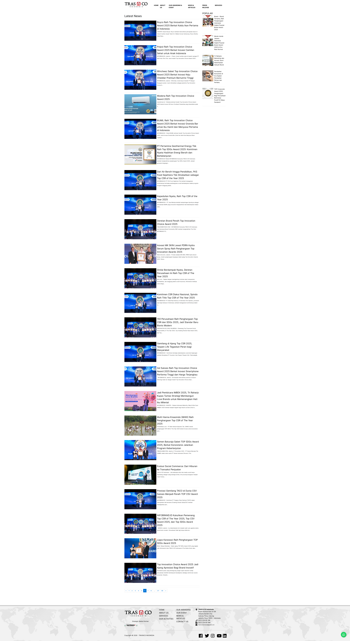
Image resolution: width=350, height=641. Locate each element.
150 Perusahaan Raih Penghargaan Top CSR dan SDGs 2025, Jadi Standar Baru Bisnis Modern (177, 322)
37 (158, 591)
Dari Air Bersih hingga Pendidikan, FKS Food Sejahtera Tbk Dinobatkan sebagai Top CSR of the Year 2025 (178, 175)
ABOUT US (162, 6)
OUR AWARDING (183, 610)
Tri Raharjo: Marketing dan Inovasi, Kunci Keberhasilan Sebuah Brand (219, 60)
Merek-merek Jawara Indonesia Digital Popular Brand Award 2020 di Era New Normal (219, 42)
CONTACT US (182, 621)
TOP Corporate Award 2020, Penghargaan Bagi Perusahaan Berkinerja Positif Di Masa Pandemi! (220, 95)
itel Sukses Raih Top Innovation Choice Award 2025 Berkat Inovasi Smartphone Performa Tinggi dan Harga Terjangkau (178, 371)
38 (162, 591)
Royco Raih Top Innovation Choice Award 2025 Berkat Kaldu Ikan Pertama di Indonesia (177, 25)
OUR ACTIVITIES (166, 619)
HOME (156, 5)
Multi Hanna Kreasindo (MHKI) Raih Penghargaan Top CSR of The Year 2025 (175, 420)
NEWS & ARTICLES (191, 6)
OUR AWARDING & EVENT (175, 6)
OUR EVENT (181, 613)
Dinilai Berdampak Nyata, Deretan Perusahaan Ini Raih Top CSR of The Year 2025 (175, 273)
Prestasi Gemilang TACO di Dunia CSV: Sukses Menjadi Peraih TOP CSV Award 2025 (177, 494)
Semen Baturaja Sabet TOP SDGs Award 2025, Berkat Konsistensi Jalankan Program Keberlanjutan (178, 445)
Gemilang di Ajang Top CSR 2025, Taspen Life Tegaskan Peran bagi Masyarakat (174, 346)
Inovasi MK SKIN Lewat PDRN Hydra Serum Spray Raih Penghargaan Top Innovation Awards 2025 (176, 248)
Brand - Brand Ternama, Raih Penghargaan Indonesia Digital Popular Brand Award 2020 (219, 23)
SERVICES (218, 5)
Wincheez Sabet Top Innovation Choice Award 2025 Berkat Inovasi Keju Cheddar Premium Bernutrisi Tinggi (177, 74)
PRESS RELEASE (205, 6)
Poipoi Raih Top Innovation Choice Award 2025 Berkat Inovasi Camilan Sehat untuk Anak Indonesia (175, 50)
